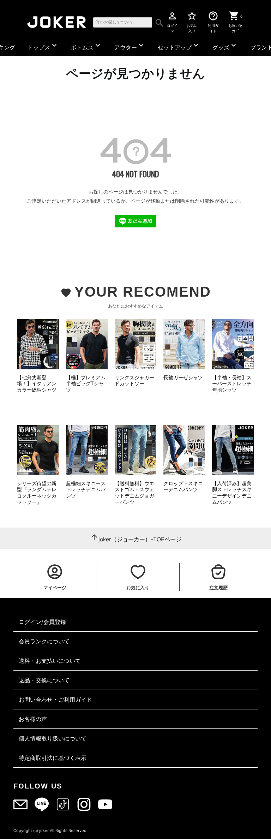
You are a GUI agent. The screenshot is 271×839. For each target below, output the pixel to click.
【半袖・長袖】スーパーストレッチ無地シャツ (232, 383)
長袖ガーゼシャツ (183, 377)
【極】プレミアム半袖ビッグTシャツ (86, 383)
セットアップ (179, 46)
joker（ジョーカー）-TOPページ (139, 539)
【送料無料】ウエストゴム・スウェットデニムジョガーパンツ (134, 492)
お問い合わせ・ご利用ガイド (55, 699)
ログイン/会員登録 (42, 621)
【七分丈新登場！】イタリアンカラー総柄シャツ (36, 383)
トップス (43, 46)
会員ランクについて (44, 641)
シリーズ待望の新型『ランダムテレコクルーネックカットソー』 (36, 492)
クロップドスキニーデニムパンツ (183, 486)
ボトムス (86, 46)
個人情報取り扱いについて (52, 738)
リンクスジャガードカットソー (134, 380)
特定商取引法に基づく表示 (52, 757)
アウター (129, 46)
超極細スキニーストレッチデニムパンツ (86, 489)
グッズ (225, 46)
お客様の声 (33, 718)
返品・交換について (44, 680)
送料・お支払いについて (50, 660)
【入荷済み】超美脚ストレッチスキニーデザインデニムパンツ (232, 492)
